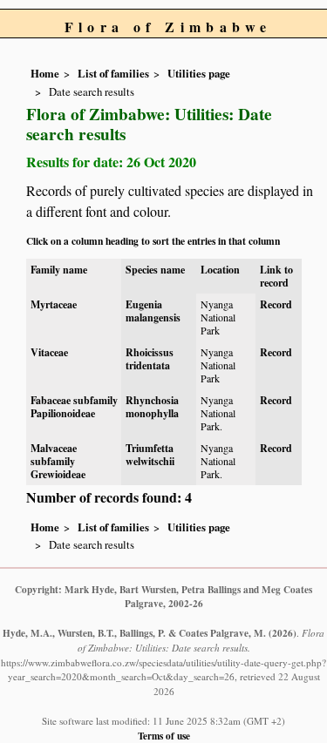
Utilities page (198, 73)
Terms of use (164, 735)
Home (45, 73)
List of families (113, 73)
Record (276, 304)
